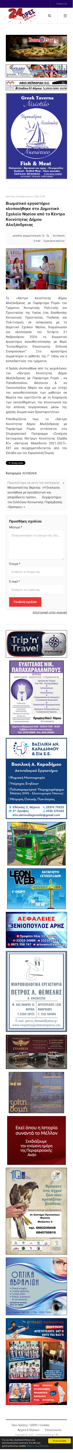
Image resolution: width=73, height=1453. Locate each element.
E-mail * (14, 581)
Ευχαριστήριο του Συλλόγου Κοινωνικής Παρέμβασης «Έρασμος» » (35, 502)
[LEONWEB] (36, 888)
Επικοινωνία (53, 1430)
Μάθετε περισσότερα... (38, 1445)
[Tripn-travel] (36, 644)
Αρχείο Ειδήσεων (28, 1430)
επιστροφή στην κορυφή (50, 612)
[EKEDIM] (36, 70)
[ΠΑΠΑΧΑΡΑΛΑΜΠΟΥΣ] (36, 698)
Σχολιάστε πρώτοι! (54, 241)
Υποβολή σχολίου (25, 601)
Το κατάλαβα (59, 1440)
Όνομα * (14, 564)
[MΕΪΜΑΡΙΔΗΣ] (36, 85)
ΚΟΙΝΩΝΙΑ (30, 473)
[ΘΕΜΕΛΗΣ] (36, 991)
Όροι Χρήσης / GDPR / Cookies (30, 1425)
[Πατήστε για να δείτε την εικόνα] (36, 268)
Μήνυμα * (15, 527)
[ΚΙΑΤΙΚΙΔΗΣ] (36, 843)
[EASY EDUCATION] (36, 1092)
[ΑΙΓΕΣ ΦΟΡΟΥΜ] (36, 1140)
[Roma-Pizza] (36, 48)
